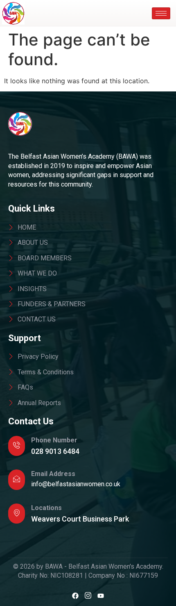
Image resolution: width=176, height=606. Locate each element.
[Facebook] (75, 595)
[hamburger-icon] (161, 13)
